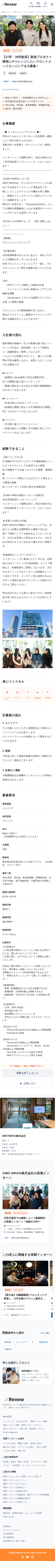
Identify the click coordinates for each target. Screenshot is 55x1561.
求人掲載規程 (8, 1537)
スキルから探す (9, 1451)
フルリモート (36, 1462)
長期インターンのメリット (14, 1480)
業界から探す (36, 1443)
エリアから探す (9, 1443)
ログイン (41, 1429)
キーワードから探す (26, 1447)
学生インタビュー (10, 1429)
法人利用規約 (8, 1534)
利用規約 (6, 1526)
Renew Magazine (10, 1432)
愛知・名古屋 (23, 1462)
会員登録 (32, 1429)
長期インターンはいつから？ (15, 1484)
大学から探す (41, 1447)
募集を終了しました (27, 1073)
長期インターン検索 (39, 1421)
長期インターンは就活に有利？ (16, 1491)
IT (4, 73)
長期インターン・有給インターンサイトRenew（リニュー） (22, 12)
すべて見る (45, 1333)
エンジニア (17, 50)
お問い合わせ (8, 1517)
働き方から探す (9, 1447)
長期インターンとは (11, 1476)
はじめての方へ (22, 1421)
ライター (6, 1465)
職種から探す (23, 1443)
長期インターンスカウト (31, 1425)
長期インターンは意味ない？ (15, 1487)
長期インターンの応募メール (15, 1502)
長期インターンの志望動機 (38, 1495)
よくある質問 (36, 1513)
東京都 (7, 50)
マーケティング (39, 1465)
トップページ (8, 1421)
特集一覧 (21, 1451)
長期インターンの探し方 (31, 1476)
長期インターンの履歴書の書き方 (17, 1498)
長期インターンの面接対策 (14, 1495)
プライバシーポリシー (12, 1530)
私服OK (23, 73)
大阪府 (13, 1462)
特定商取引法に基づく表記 (14, 1541)
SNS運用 (16, 1465)
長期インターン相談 (11, 1425)
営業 (45, 1462)
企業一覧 (23, 1429)
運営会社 (6, 1513)
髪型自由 (12, 73)
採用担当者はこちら (20, 1513)
